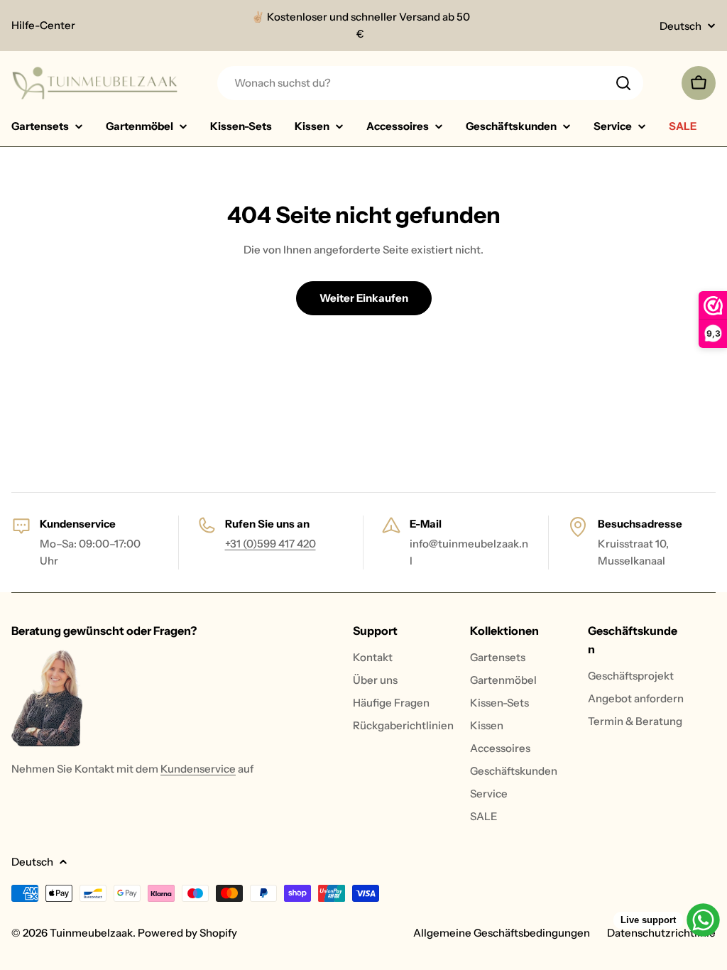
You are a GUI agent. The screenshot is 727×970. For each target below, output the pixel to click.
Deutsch (680, 26)
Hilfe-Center (43, 25)
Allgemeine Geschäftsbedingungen (501, 932)
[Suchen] (623, 83)
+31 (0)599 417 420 (270, 543)
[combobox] (430, 83)
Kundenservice (198, 768)
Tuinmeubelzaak (91, 932)
